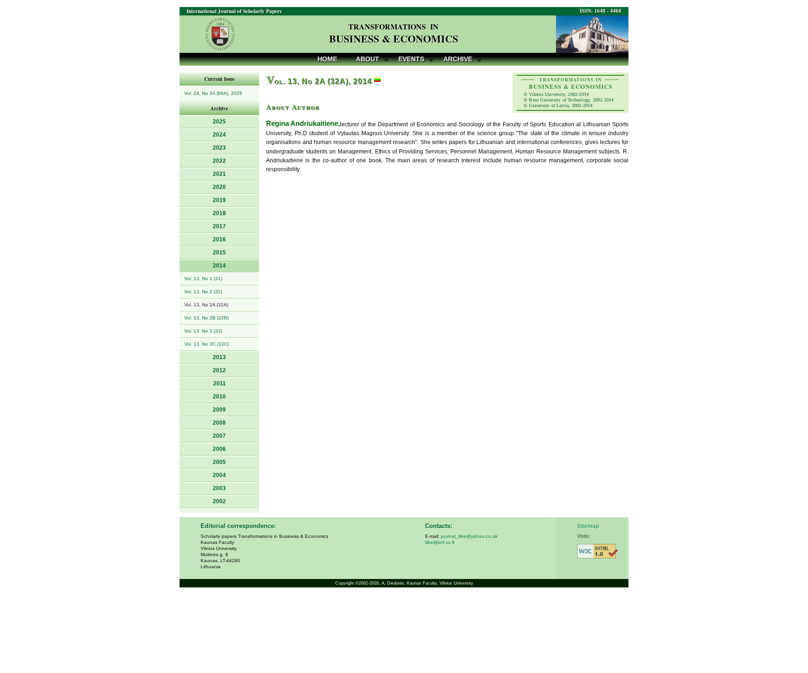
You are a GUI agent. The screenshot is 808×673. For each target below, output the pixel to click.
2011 (219, 383)
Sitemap (588, 526)
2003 (219, 488)
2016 (219, 239)
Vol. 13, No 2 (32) (203, 291)
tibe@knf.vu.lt (439, 542)
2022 (219, 161)
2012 (219, 370)
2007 (219, 436)
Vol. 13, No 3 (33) (203, 330)
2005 (219, 462)
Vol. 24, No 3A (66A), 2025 (213, 93)
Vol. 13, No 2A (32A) (206, 304)
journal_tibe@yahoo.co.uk (469, 536)
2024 (219, 134)
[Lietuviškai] (377, 81)
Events (411, 59)
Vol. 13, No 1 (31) (203, 278)
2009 (219, 409)
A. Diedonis (393, 583)
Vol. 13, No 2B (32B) (206, 317)
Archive (457, 59)
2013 (219, 357)
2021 (219, 174)
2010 (219, 396)
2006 (219, 449)
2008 (219, 423)
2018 (219, 213)
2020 (219, 187)
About (367, 59)
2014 (219, 265)
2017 (219, 226)
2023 (219, 148)
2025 (219, 121)
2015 (219, 252)
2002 (219, 501)
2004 (219, 475)
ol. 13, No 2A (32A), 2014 (319, 81)
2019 (219, 200)
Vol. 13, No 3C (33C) (206, 344)
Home (327, 59)
